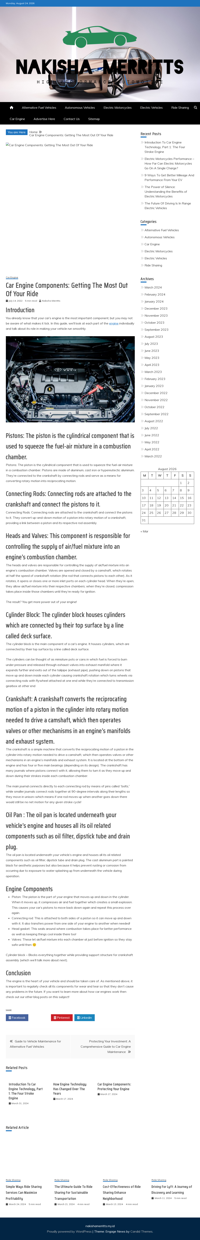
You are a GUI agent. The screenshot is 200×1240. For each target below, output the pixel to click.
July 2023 (151, 344)
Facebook (18, 1018)
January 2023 (154, 386)
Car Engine (17, 119)
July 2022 (151, 428)
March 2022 (153, 456)
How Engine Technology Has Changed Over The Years (70, 1088)
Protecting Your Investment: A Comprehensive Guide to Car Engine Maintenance (106, 1046)
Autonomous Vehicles (80, 107)
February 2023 (155, 379)
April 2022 (152, 449)
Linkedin (85, 1018)
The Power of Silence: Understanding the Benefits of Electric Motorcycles (166, 191)
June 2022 (152, 435)
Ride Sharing (180, 107)
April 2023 (152, 365)
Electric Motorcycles (118, 107)
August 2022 (154, 421)
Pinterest (63, 1018)
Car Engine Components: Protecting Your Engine (114, 1086)
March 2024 (153, 287)
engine (114, 323)
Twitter (40, 1018)
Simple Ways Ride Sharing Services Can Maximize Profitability (24, 1192)
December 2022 (156, 393)
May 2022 (152, 442)
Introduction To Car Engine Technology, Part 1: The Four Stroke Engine (26, 1091)
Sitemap (94, 119)
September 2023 (157, 330)
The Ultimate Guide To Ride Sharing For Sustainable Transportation (73, 1192)
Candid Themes (141, 1231)
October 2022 (154, 407)
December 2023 (156, 308)
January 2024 (154, 301)
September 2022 (157, 414)
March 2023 (153, 372)
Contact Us (72, 119)
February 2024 (155, 294)
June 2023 (152, 351)
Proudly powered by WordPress (69, 1231)
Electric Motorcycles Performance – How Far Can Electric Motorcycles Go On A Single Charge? (169, 163)
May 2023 (152, 358)
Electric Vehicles (151, 107)
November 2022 (156, 400)
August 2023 (154, 337)
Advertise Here (44, 119)
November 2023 (156, 315)
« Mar (144, 531)
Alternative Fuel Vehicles (39, 107)
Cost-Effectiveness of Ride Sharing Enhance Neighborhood (122, 1192)
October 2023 (154, 322)
